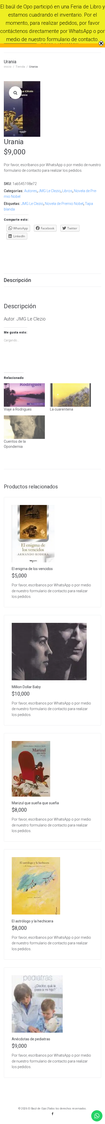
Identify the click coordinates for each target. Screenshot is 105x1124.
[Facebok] (52, 1113)
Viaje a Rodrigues (18, 409)
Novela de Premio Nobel (64, 204)
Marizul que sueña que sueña (35, 803)
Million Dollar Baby (26, 687)
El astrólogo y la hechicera (32, 921)
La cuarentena (61, 409)
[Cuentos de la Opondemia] (24, 427)
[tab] (52, 280)
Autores (30, 191)
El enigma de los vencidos (32, 569)
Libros (67, 191)
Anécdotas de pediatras (31, 1039)
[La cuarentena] (70, 395)
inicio (7, 66)
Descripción (17, 280)
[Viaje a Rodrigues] (24, 395)
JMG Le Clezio (49, 191)
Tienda (20, 66)
